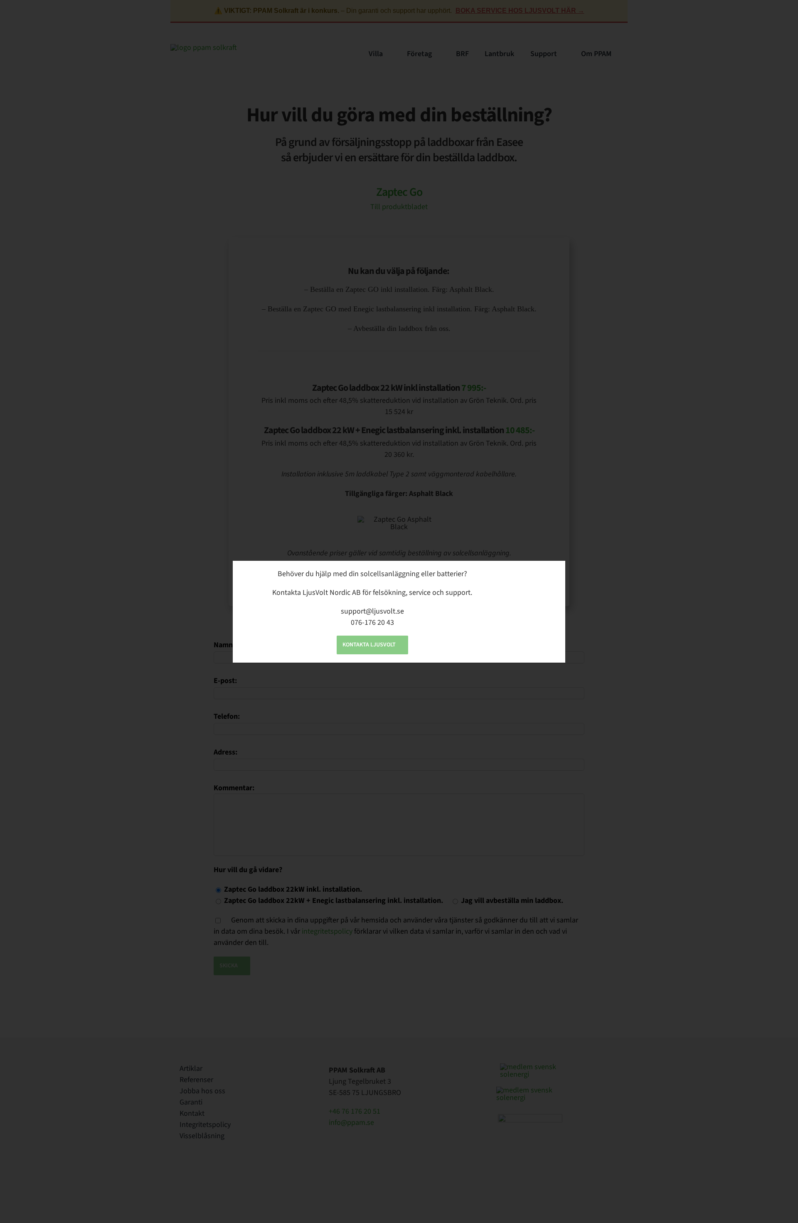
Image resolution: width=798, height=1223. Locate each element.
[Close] (552, 573)
